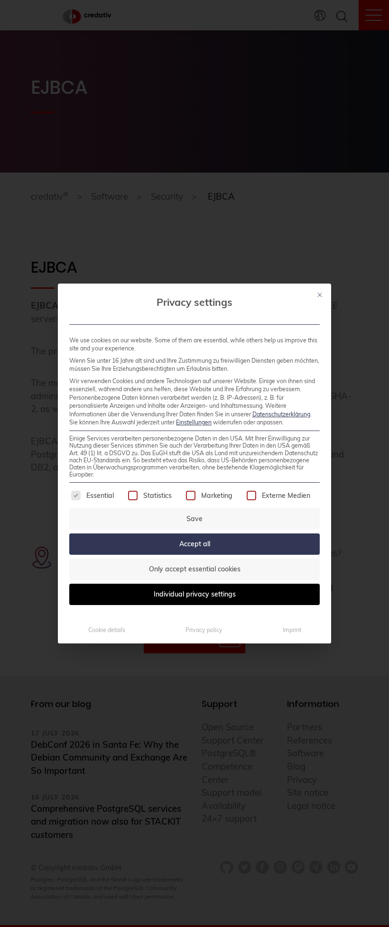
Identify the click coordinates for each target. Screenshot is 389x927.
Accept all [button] (194, 544)
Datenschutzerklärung (281, 414)
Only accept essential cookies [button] (195, 569)
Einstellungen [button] (194, 422)
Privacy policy (203, 629)
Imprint (292, 629)
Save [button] (194, 518)
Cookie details (106, 629)
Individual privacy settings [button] (195, 594)
